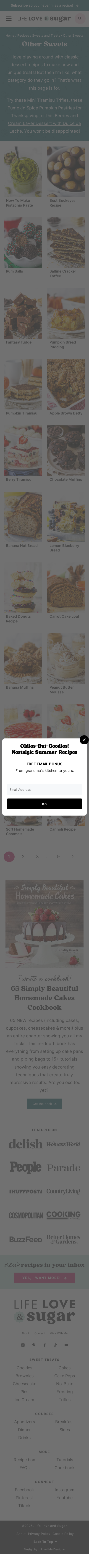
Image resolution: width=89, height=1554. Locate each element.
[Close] (84, 739)
